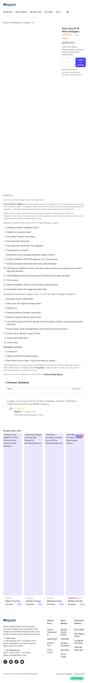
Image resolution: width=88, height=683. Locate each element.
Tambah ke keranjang (80, 62)
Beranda (6, 22)
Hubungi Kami (52, 639)
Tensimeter (26, 22)
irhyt (35, 674)
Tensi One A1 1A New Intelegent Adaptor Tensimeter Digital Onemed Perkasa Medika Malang (73, 30)
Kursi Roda (65, 650)
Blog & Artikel (79, 629)
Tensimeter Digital (76, 75)
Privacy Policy (79, 674)
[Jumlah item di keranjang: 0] (67, 12)
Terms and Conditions (65, 674)
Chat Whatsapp (77, 678)
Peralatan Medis (16, 22)
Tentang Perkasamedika (52, 632)
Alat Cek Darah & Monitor (64, 632)
